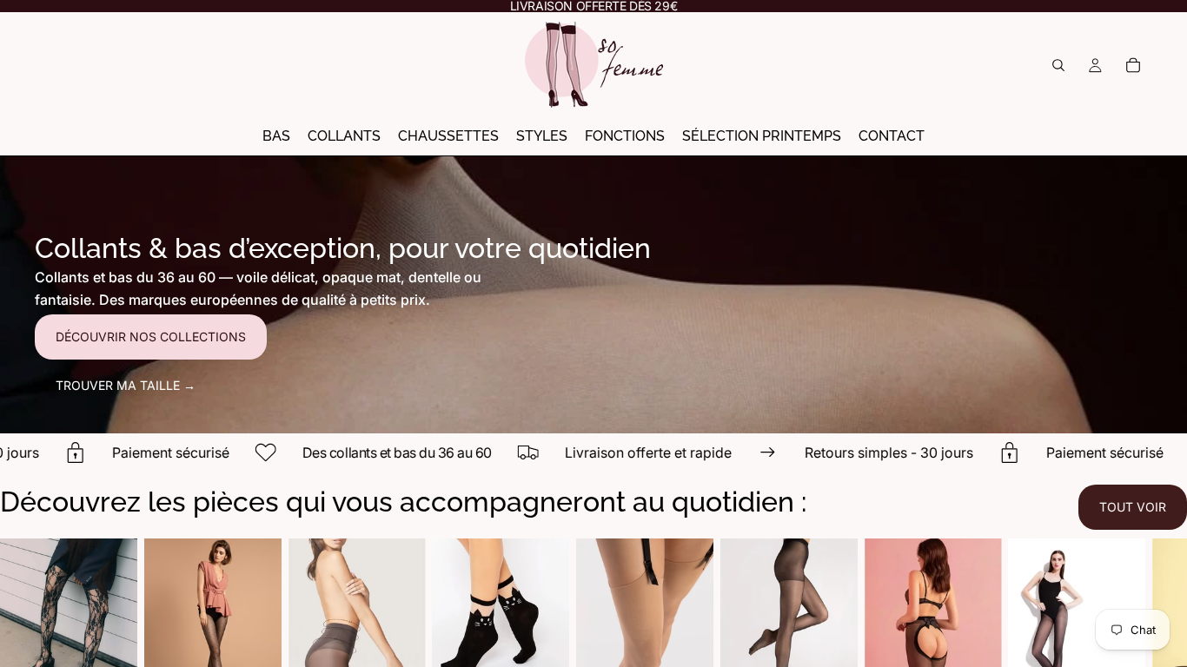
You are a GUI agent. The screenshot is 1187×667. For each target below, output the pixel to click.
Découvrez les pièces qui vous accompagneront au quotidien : (403, 501)
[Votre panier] (1133, 65)
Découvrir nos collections (151, 336)
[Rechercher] (1058, 65)
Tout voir (1132, 506)
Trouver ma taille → (126, 385)
